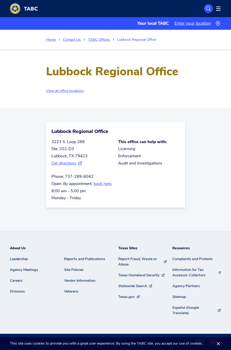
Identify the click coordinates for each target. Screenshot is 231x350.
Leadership (19, 258)
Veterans (71, 291)
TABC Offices (99, 39)
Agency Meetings (24, 269)
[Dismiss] (218, 343)
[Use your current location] (218, 23)
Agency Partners (186, 286)
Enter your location (192, 23)
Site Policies (74, 269)
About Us (18, 248)
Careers (16, 280)
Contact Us (72, 39)
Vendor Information (79, 280)
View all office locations (65, 90)
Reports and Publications (84, 258)
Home (51, 39)
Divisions (17, 291)
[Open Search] (208, 8)
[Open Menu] (217, 8)
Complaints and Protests (192, 258)
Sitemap (179, 296)
